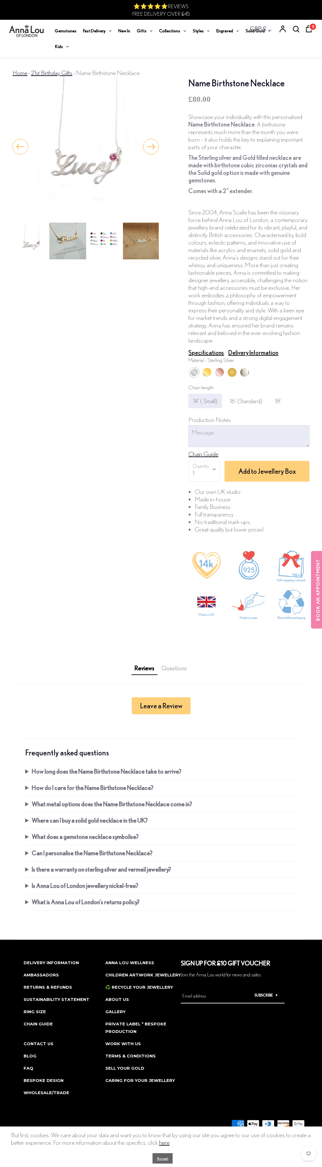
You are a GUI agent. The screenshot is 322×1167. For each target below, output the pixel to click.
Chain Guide (203, 453)
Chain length (201, 387)
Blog (30, 1055)
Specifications (206, 352)
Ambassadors (41, 974)
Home (20, 72)
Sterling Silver (194, 372)
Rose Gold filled (219, 372)
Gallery (115, 1011)
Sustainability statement (56, 999)
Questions (174, 668)
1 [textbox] (193, 473)
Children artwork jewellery (143, 974)
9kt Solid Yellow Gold (232, 372)
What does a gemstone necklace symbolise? (85, 836)
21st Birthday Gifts (51, 72)
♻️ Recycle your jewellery (139, 987)
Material (211, 360)
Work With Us (123, 1043)
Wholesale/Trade (46, 1092)
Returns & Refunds (48, 987)
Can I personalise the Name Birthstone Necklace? (92, 852)
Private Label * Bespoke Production (135, 1027)
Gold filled (207, 372)
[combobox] (204, 471)
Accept (162, 1158)
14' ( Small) (205, 400)
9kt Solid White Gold (244, 372)
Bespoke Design (44, 1080)
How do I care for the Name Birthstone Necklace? (92, 787)
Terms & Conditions (130, 1055)
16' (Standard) (246, 400)
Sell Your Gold (124, 1068)
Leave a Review (161, 706)
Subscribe (263, 995)
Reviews (144, 668)
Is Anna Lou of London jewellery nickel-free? (85, 885)
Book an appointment (317, 590)
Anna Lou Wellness (129, 962)
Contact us (38, 1043)
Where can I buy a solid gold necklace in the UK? (90, 820)
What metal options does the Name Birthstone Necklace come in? (112, 804)
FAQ (28, 1068)
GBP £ (258, 28)
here (164, 1142)
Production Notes (209, 419)
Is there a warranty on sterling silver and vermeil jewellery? (101, 869)
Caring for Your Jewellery (140, 1080)
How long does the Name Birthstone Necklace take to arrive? (106, 771)
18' (278, 400)
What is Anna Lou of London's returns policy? (86, 901)
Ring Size (35, 1011)
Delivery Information (253, 352)
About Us (117, 999)
